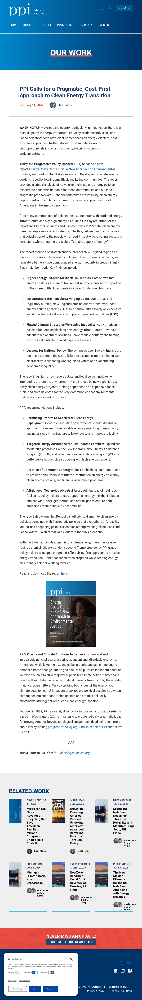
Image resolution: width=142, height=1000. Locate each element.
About (28, 25)
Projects (64, 25)
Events (103, 25)
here (64, 573)
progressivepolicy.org (63, 727)
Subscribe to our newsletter (71, 942)
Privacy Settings (121, 990)
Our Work (84, 25)
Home (14, 25)
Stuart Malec (39, 851)
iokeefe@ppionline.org (75, 753)
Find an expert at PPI (93, 727)
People (46, 25)
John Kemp (127, 844)
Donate (124, 8)
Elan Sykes (65, 105)
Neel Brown (82, 851)
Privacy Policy (96, 990)
